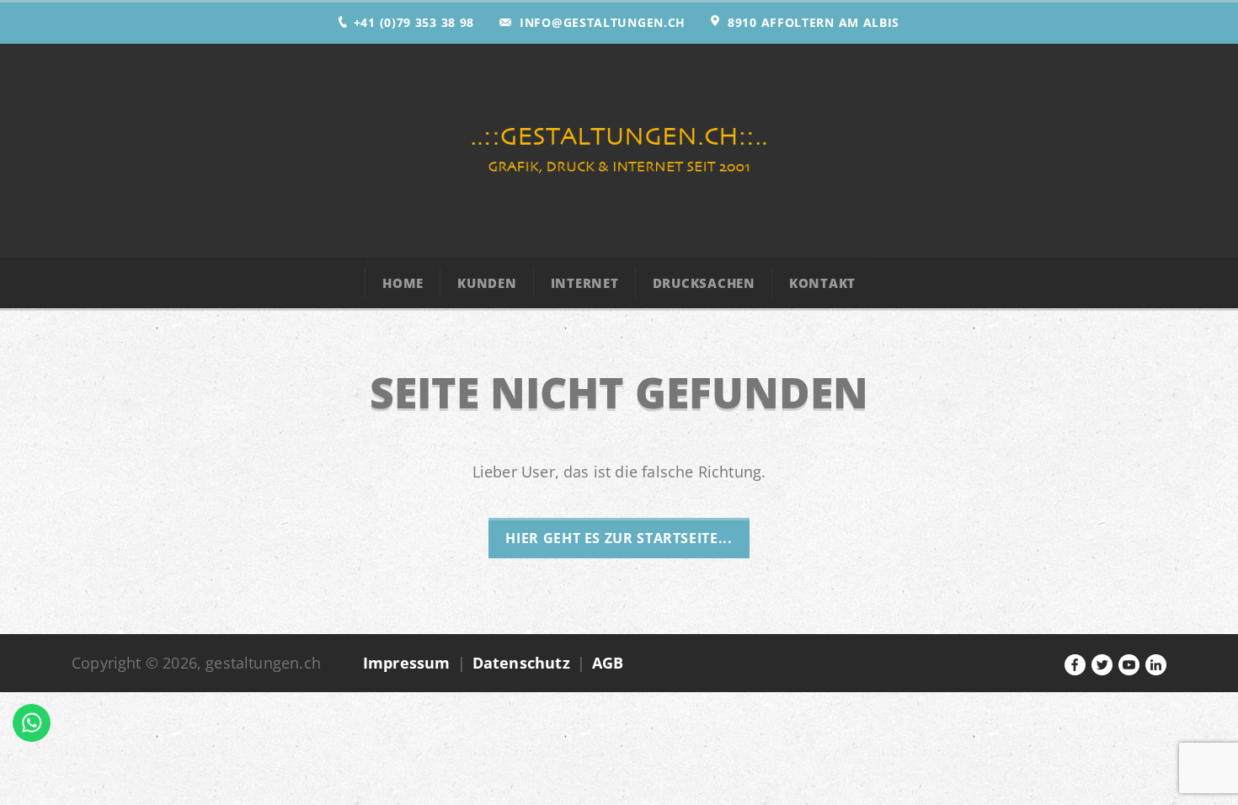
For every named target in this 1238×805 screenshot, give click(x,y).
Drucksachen (704, 283)
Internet (585, 283)
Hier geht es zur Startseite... (618, 538)
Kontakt (822, 283)
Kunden (487, 283)
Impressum (407, 663)
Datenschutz (521, 663)
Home (403, 283)
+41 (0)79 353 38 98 (414, 22)
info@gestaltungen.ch (603, 22)
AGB (608, 663)
